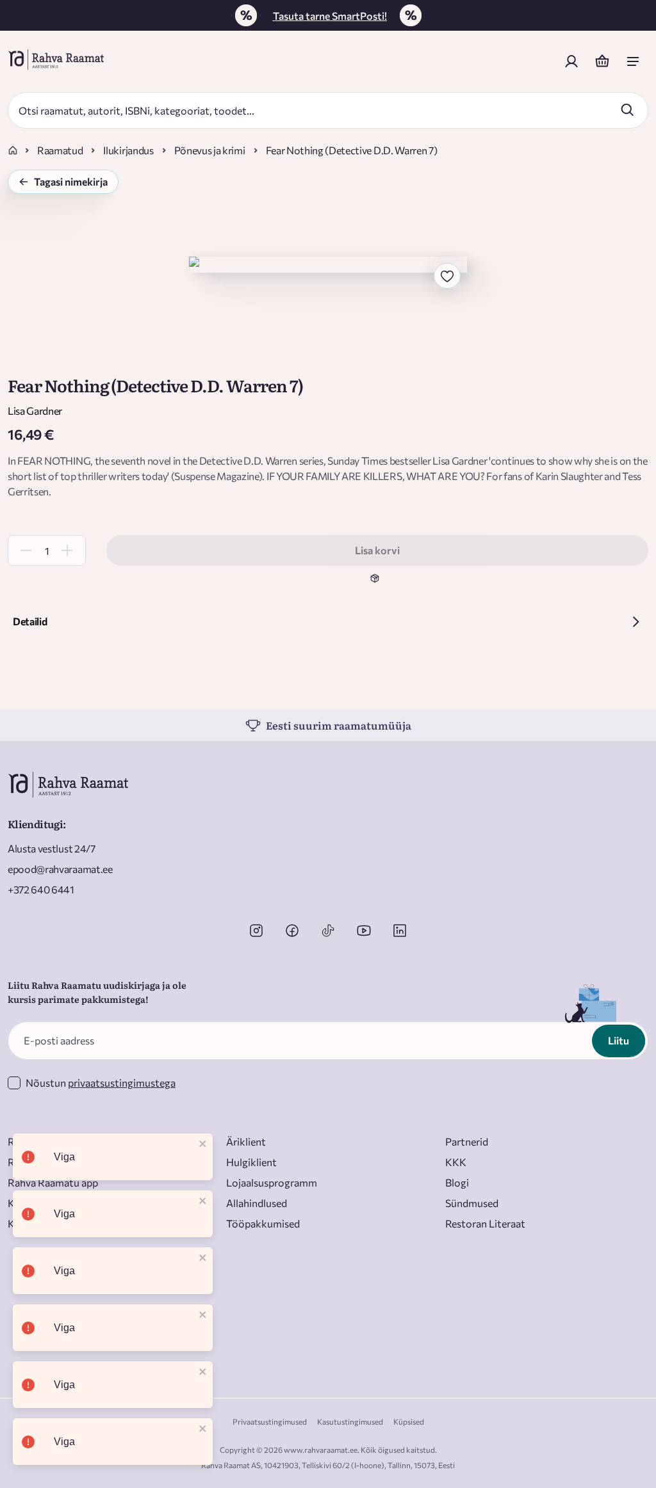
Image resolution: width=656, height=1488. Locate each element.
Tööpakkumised (263, 1223)
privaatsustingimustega (122, 1082)
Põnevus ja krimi (209, 150)
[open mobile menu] (633, 61)
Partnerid (466, 1141)
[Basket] (602, 61)
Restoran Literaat (485, 1223)
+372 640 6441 (41, 889)
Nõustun (101, 1082)
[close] (203, 1145)
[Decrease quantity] (26, 550)
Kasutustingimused (350, 1421)
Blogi (457, 1182)
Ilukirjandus (128, 150)
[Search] (627, 109)
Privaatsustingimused (270, 1421)
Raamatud (60, 150)
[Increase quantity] (67, 550)
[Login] (571, 61)
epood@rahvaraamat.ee (60, 869)
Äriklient (246, 1141)
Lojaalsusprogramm (271, 1182)
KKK (455, 1162)
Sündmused (471, 1203)
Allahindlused (256, 1203)
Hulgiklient (251, 1162)
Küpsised (408, 1421)
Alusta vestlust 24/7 (51, 848)
